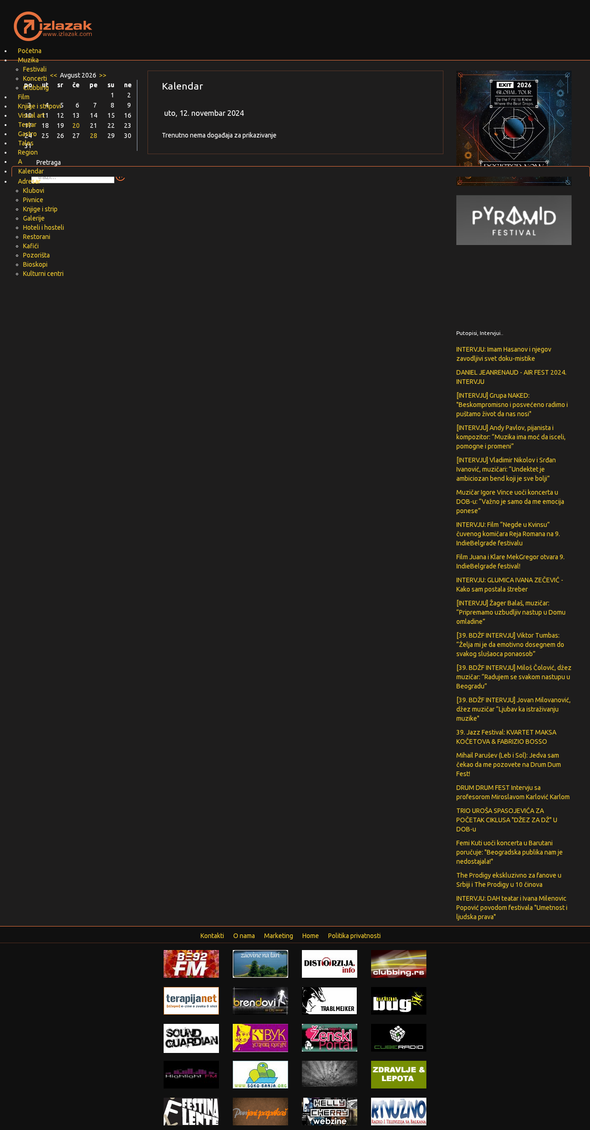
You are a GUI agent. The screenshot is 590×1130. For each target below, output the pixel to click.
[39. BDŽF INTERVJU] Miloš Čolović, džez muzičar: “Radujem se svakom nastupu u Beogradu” (514, 677)
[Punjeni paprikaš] (260, 1111)
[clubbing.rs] (398, 963)
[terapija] (191, 1000)
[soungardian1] (191, 1037)
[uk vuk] (260, 1037)
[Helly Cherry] (329, 1111)
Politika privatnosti (354, 935)
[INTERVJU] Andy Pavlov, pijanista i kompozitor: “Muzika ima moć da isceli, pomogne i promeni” (511, 437)
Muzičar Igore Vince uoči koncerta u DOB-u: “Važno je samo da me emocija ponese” (510, 501)
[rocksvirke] (329, 1073)
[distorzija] (329, 963)
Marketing (278, 935)
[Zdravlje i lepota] (398, 1074)
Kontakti (212, 935)
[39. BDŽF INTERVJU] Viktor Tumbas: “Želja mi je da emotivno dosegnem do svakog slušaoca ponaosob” (510, 645)
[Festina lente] (191, 1111)
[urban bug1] (398, 1000)
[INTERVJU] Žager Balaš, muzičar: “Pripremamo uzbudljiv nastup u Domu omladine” (511, 612)
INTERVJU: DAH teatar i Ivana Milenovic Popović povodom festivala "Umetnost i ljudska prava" (511, 908)
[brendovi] (260, 1000)
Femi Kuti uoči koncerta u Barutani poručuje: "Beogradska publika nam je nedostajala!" (509, 852)
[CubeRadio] (398, 1037)
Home (310, 935)
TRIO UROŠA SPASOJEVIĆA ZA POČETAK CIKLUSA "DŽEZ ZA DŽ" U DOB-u (506, 820)
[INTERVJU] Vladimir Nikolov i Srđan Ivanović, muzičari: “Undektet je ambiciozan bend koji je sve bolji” (506, 469)
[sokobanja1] (260, 1074)
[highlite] (191, 1074)
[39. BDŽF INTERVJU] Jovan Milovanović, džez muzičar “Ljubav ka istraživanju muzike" (513, 709)
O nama (244, 935)
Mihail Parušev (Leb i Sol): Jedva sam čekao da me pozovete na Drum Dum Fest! (508, 764)
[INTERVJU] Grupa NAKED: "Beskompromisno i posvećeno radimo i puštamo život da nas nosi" (512, 405)
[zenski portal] (329, 1037)
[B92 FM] (191, 963)
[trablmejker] (329, 1000)
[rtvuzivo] (398, 1111)
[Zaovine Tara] (260, 963)
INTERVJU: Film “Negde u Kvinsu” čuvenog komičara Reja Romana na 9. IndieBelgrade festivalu (508, 534)
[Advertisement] (404, 21)
